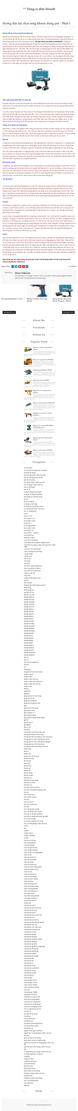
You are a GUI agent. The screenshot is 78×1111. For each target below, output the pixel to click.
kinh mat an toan (29, 782)
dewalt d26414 (29, 609)
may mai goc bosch (30, 980)
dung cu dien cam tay (31, 679)
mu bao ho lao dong (30, 1014)
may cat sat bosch (30, 857)
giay (25, 705)
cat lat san (27, 558)
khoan (26, 751)
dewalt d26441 (29, 612)
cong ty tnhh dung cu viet (32, 578)
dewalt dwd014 (29, 645)
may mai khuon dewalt (31, 987)
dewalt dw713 (28, 636)
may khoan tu (28, 963)
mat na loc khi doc (30, 840)
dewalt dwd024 (29, 648)
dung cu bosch (29, 674)
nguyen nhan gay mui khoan (33, 1031)
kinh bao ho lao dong (31, 780)
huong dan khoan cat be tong (33, 734)
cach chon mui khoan (31, 540)
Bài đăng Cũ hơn (68, 312)
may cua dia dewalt (30, 876)
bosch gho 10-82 (29, 528)
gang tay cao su (29, 698)
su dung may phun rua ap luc (33, 1054)
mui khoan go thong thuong (33, 1023)
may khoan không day (15, 29)
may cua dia (28, 872)
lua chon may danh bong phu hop (35, 790)
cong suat (27, 575)
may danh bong (29, 893)
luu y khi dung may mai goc (33, 811)
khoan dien (27, 761)
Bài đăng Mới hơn (9, 312)
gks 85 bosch (28, 722)
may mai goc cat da (30, 982)
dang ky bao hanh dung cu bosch (35, 585)
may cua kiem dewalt (31, 879)
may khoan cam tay (30, 925)
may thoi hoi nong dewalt (32, 1004)
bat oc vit (27, 489)
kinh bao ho (28, 778)
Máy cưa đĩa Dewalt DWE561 (42, 450)
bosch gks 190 (28, 530)
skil (25, 1049)
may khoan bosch (49, 27)
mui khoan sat (28, 1028)
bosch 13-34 (28, 516)
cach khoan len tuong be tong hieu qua (37, 542)
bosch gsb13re (29, 535)
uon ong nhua (28, 1083)
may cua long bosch (30, 884)
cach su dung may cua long (33, 551)
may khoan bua (29, 917)
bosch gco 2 (28, 523)
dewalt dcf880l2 (29, 628)
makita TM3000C (29, 835)
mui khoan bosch (29, 1019)
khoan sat (27, 768)
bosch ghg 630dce (30, 526)
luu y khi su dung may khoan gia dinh (36, 816)
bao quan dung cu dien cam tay (34, 482)
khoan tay (27, 770)
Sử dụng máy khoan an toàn (12, 299)
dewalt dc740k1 (29, 621)
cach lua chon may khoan (32, 549)
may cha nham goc (30, 864)
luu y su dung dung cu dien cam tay (35, 823)
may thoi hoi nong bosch (32, 1002)
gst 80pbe (27, 725)
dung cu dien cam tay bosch (33, 681)
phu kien (26, 1035)
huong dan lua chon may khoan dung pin (23, 27)
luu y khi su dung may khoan (33, 814)
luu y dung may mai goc (32, 809)
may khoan (39, 27)
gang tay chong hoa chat (32, 703)
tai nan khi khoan (29, 1064)
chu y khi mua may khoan (32, 571)
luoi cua (26, 799)
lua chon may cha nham (32, 787)
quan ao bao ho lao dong (32, 1038)
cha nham (27, 561)
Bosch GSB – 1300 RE (31, 533)
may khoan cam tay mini (32, 929)
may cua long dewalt (31, 888)
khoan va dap (28, 775)
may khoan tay (29, 961)
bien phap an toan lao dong (33, 497)
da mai (26, 580)
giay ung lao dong (30, 715)
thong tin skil (28, 1076)
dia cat (26, 657)
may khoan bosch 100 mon (33, 915)
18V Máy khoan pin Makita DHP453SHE (48, 42)
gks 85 (26, 720)
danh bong (27, 587)
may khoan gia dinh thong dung (34, 946)
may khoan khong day (31, 949)
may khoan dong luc (30, 937)
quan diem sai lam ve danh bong (34, 1040)
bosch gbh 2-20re (29, 521)
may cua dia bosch (30, 874)
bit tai (26, 499)
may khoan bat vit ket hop (32, 908)
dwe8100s (27, 691)
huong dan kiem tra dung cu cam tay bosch (38, 737)
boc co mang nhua (30, 511)
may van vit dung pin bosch (33, 1006)
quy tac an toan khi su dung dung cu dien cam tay (39, 1043)
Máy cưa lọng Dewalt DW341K (43, 360)
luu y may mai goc (30, 819)
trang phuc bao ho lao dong (33, 1078)
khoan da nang (29, 758)
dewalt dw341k (29, 633)
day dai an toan (29, 592)
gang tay (27, 693)
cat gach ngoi (28, 554)
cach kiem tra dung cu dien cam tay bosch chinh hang (39, 546)
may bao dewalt (29, 845)
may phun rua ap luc (30, 994)
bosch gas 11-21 (29, 518)
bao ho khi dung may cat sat (33, 477)
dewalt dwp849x (29, 655)
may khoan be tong (30, 910)
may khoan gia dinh (30, 944)
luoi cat (26, 792)
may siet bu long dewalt (32, 999)
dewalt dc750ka (29, 624)
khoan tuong (28, 773)
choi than (27, 563)
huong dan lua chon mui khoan (34, 744)
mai (25, 828)
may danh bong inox (30, 898)
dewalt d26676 (29, 614)
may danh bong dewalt (31, 896)
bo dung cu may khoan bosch (33, 506)
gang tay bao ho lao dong (32, 696)
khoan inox (27, 766)
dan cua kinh (28, 583)
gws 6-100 (27, 727)
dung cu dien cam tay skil (32, 684)
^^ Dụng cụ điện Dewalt (39, 9)
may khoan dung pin (30, 941)
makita (26, 831)
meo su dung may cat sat (32, 1009)
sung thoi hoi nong (30, 1061)
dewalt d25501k (29, 604)
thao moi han (28, 1066)
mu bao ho (27, 1011)
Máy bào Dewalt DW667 (41, 380)
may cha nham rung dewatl (33, 867)
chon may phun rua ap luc (32, 568)
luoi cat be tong (29, 794)
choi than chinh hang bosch (33, 566)
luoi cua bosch (28, 802)
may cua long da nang (31, 886)
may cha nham (29, 862)
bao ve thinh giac (29, 487)
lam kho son (28, 785)
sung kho (27, 1056)
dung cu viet (28, 686)
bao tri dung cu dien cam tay (33, 485)
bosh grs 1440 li (29, 538)
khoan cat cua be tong (31, 756)
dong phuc (27, 669)
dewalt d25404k (29, 602)
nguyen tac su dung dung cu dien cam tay (37, 1033)
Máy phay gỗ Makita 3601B (42, 370)
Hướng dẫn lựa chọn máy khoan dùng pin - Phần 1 (62, 300)
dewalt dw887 (28, 643)
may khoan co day (30, 932)
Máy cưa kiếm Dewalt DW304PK (44, 403)
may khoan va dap (30, 973)
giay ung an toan (29, 710)
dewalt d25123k (29, 599)
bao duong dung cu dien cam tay (35, 475)
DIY (25, 667)
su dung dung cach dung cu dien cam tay (37, 1052)
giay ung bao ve (29, 713)
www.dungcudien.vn (44, 1105)
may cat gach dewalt (31, 850)
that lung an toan (29, 1068)
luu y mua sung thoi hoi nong (33, 821)
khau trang (27, 749)
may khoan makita (29, 29)
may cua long (28, 881)
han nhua (27, 730)
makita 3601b (28, 833)
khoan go (27, 763)
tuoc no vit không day (31, 1080)
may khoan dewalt (61, 27)
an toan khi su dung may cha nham (35, 470)
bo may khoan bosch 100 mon (34, 509)
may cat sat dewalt (30, 860)
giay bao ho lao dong (31, 708)
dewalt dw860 (28, 640)
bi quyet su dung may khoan (33, 494)
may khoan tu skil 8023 (31, 968)
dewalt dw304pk (29, 631)
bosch (26, 513)
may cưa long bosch (30, 891)
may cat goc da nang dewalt (33, 852)
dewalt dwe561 (29, 650)
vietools (26, 1085)
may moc (27, 990)
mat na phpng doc (30, 843)
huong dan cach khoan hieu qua (34, 732)
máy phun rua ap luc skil (32, 997)
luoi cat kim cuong (30, 797)
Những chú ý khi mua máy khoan (37, 300)
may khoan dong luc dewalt (33, 939)
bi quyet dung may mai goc (33, 492)
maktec (26, 838)
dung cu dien (28, 676)
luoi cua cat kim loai (30, 804)
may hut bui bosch (30, 900)
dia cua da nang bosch (31, 662)
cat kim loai (27, 556)
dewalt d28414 (29, 616)
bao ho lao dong (29, 480)
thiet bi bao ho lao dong (32, 1071)
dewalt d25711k (29, 607)
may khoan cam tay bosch (32, 927)
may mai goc (28, 978)
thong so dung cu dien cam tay (34, 1073)
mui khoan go (28, 1021)
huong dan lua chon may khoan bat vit (36, 739)
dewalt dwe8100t (29, 652)
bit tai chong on (29, 501)
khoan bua (27, 754)
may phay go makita (30, 992)
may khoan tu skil (29, 965)
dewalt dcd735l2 (29, 626)
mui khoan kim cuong (31, 1026)
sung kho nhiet (29, 1059)
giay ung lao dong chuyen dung (34, 717)
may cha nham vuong (31, 869)
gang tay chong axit (30, 701)
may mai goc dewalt (30, 985)
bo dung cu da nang (30, 504)
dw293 (26, 689)
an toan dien (28, 468)
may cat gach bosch (30, 848)
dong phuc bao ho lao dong (33, 672)
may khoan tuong (30, 970)
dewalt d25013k (29, 597)
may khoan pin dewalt (31, 956)
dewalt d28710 (29, 619)
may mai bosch (29, 975)
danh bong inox (29, 590)
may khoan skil (29, 958)
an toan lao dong (29, 473)
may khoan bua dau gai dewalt (34, 922)
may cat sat (28, 855)
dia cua (26, 660)
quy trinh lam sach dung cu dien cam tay (37, 1047)
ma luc (26, 826)
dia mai (26, 664)
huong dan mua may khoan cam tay (36, 746)
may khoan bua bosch (31, 920)
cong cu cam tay (29, 573)
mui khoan (27, 1016)
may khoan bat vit (30, 905)
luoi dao (26, 807)
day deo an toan (29, 595)
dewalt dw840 (28, 638)
